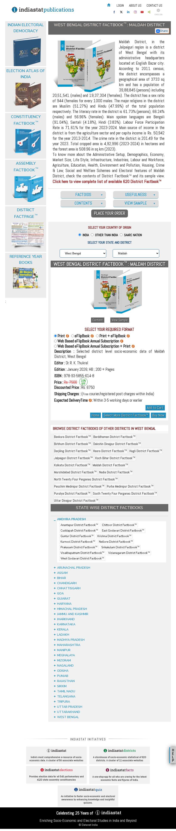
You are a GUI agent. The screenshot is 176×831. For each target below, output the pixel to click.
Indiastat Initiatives (88, 739)
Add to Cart (155, 408)
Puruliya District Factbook (72, 493)
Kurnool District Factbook (78, 542)
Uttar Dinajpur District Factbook (76, 500)
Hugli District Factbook (145, 451)
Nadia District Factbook (115, 472)
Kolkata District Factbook (72, 465)
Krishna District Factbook (114, 536)
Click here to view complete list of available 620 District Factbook (107, 181)
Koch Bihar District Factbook (115, 458)
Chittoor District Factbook (119, 525)
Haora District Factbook (110, 451)
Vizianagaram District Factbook (129, 553)
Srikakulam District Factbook (120, 547)
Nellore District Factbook (116, 542)
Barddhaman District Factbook (114, 436)
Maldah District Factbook (110, 465)
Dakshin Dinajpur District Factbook (117, 444)
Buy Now (158, 415)
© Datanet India (88, 825)
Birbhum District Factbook (72, 444)
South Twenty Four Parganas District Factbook (125, 493)
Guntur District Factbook (77, 536)
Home (95, 415)
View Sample (120, 320)
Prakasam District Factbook (79, 547)
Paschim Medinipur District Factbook (79, 486)
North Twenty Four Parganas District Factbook (86, 479)
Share (164, 31)
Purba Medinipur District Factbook (130, 486)
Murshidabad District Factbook (75, 472)
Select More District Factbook (126, 415)
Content (98, 320)
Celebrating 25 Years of (75, 813)
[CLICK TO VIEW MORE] (26, 34)
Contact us (154, 5)
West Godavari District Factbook (82, 559)
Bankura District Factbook (72, 436)
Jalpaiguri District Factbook (73, 458)
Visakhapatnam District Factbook (82, 553)
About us (135, 5)
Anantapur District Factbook (79, 525)
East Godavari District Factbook (123, 531)
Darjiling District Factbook (72, 451)
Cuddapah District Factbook (79, 531)
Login (120, 5)
